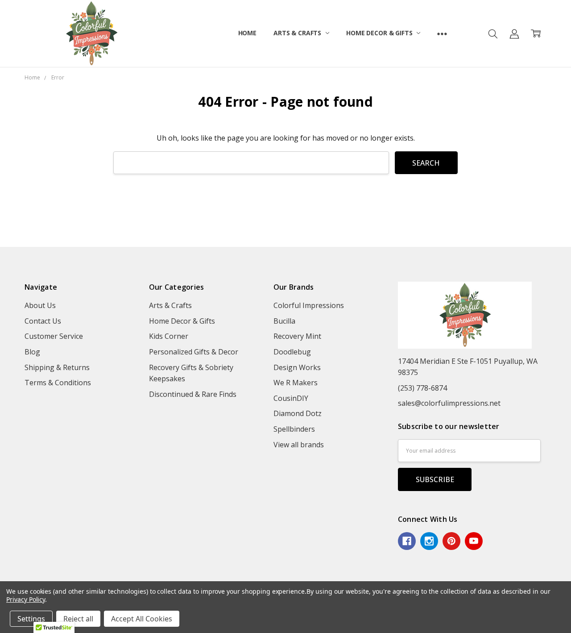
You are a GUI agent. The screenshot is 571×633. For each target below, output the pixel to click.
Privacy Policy (25, 599)
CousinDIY (290, 398)
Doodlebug (292, 352)
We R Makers (295, 382)
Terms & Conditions (58, 382)
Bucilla (284, 321)
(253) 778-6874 (422, 388)
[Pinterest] (451, 541)
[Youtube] (474, 541)
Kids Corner (168, 336)
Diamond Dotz (297, 413)
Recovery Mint (297, 336)
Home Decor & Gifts (380, 33)
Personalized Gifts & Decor (193, 352)
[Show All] (442, 33)
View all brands (298, 445)
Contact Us (43, 321)
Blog (32, 352)
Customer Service (54, 336)
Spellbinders (294, 429)
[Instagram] (429, 541)
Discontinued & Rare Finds (192, 394)
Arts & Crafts (298, 33)
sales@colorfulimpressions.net (449, 403)
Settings (31, 619)
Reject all (78, 619)
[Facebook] (407, 541)
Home (247, 33)
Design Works (297, 367)
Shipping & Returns (57, 367)
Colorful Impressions (308, 305)
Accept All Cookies (141, 619)
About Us (40, 305)
